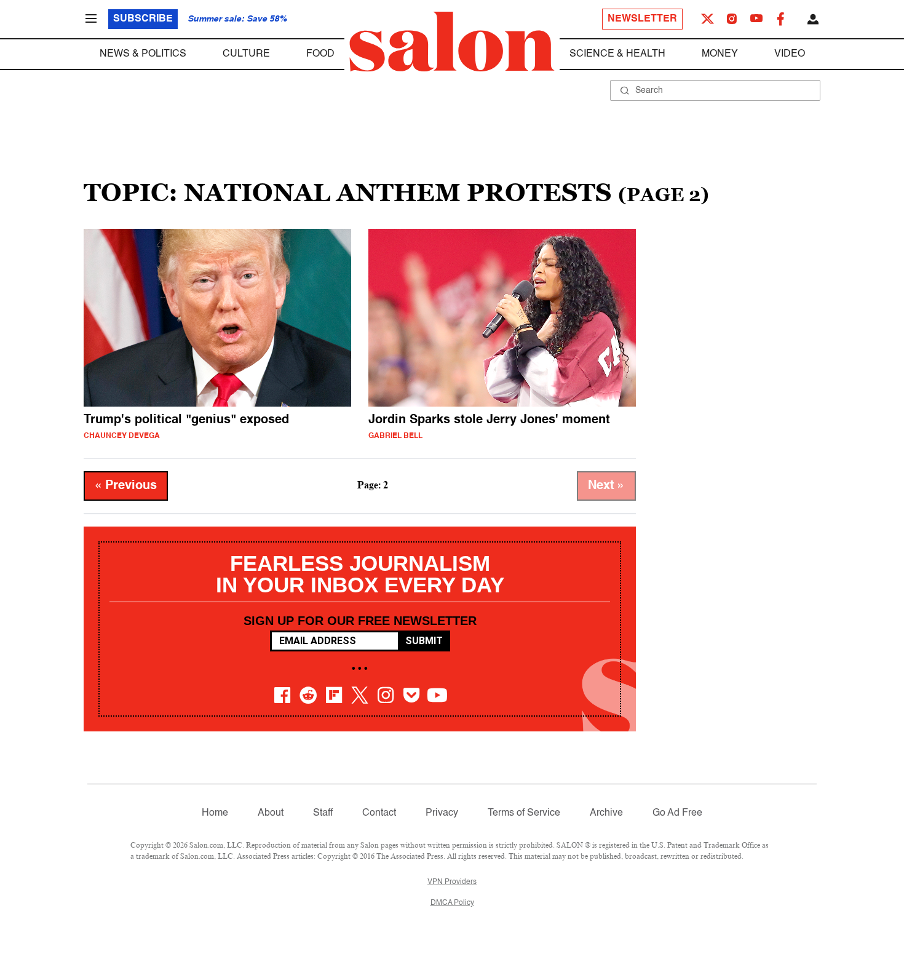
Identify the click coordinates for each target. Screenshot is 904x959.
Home (215, 813)
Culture (246, 54)
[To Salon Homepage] (452, 42)
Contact (379, 813)
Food (320, 54)
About (270, 813)
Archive (606, 813)
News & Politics (143, 54)
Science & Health (617, 54)
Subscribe (143, 19)
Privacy (442, 813)
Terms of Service (524, 813)
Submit (424, 641)
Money (720, 54)
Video (789, 54)
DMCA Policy (452, 903)
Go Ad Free (677, 813)
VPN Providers (452, 882)
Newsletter (642, 19)
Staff (323, 813)
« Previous (126, 486)
